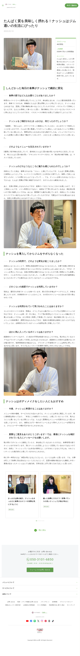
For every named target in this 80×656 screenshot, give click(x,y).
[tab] (36, 520)
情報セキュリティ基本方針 (12, 610)
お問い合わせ (10, 606)
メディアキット (44, 606)
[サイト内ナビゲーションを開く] (3, 5)
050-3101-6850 (42, 559)
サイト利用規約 (41, 610)
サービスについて (8, 593)
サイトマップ (70, 610)
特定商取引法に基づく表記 (56, 610)
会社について (6, 599)
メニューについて (8, 587)
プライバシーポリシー (65, 606)
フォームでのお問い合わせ (40, 570)
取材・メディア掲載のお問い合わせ (27, 606)
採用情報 (54, 606)
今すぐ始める (71, 5)
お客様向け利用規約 (28, 610)
